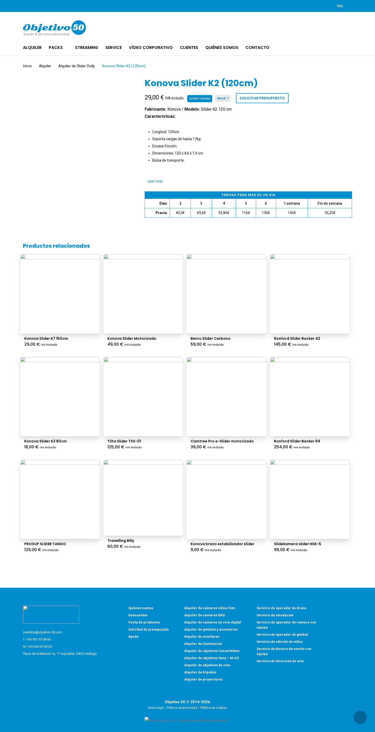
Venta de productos (144, 622)
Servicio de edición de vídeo (280, 642)
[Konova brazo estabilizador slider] (226, 499)
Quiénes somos (140, 608)
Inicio (27, 66)
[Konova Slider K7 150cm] (60, 293)
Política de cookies (213, 708)
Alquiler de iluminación (203, 644)
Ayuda (133, 636)
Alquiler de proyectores (203, 679)
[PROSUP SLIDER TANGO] (60, 499)
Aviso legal (156, 708)
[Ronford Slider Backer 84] (309, 396)
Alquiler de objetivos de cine (207, 665)
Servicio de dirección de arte (280, 661)
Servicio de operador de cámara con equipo (286, 624)
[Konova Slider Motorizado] (143, 293)
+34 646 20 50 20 (39, 646)
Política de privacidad (182, 708)
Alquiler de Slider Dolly (76, 66)
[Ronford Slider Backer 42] (309, 293)
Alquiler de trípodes (200, 672)
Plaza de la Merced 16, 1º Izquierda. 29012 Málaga (60, 654)
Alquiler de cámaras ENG (204, 615)
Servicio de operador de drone (281, 608)
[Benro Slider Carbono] (226, 293)
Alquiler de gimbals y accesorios (211, 629)
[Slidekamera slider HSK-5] (309, 499)
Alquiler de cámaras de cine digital (212, 622)
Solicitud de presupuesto (148, 629)
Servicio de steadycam (275, 615)
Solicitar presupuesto (262, 98)
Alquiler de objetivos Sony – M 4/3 (211, 658)
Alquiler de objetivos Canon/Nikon (212, 651)
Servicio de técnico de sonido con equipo (284, 651)
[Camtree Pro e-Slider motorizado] (226, 396)
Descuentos (137, 615)
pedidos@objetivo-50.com (42, 632)
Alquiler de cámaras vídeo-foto (209, 608)
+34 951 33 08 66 (38, 639)
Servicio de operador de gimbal (282, 634)
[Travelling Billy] (143, 498)
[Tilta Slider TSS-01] (143, 396)
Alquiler (45, 66)
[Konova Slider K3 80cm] (60, 396)
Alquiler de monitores (201, 636)
